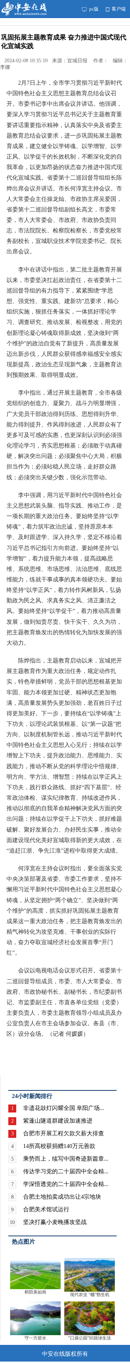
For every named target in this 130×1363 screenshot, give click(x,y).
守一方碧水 (35, 1338)
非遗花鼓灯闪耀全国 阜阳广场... (63, 1108)
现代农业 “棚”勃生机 (89, 1294)
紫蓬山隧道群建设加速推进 (57, 1121)
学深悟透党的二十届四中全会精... (65, 1184)
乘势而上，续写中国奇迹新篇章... (65, 1159)
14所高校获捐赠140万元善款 (59, 1146)
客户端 (118, 9)
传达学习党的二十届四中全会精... (65, 1171)
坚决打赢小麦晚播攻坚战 (55, 1222)
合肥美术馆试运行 (46, 1209)
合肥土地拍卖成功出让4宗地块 (62, 1197)
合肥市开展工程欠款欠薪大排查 (63, 1133)
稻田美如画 (35, 1292)
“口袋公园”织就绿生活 (89, 1338)
